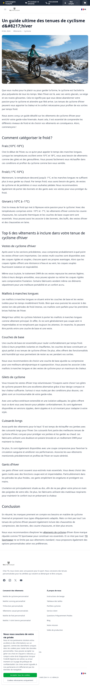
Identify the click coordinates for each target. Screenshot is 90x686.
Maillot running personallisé (14, 601)
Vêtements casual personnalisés (15, 611)
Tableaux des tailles (54, 601)
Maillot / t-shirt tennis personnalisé (17, 620)
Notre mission (52, 625)
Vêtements (17, 31)
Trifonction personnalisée (13, 606)
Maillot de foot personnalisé (14, 615)
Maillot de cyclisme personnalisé (15, 596)
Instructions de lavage (55, 596)
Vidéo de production (55, 630)
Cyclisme (27, 31)
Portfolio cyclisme (54, 606)
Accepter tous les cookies (20, 675)
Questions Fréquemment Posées (59, 615)
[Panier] (84, 2)
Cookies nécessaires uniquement (20, 680)
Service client (52, 611)
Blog (48, 620)
